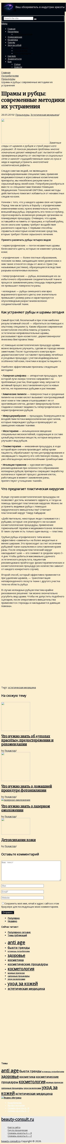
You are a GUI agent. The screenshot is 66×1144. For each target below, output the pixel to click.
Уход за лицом (21, 48)
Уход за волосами (22, 53)
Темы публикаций (17, 935)
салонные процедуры (19, 976)
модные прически (16, 973)
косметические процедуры (28, 964)
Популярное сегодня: (19, 932)
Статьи (17, 64)
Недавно (12, 921)
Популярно (14, 918)
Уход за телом (20, 50)
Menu (4, 23)
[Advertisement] (33, 647)
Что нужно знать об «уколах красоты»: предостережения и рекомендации (27, 740)
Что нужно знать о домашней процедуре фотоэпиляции (26, 788)
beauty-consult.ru (17, 1119)
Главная (11, 28)
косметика (16, 960)
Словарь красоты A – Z (18, 1111)
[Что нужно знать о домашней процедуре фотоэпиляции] (33, 767)
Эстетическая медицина (45, 114)
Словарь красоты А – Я (18, 1108)
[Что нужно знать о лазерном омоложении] (33, 799)
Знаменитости (15, 58)
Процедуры (13, 31)
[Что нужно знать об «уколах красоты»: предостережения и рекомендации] (33, 717)
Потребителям (10, 75)
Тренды (11, 42)
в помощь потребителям (19, 951)
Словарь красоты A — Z (20, 1136)
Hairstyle (12, 56)
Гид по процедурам (23, 34)
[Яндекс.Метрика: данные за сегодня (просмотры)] (11, 1097)
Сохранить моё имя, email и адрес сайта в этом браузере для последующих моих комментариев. (30, 905)
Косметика (13, 39)
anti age (16, 942)
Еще (10, 61)
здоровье (16, 955)
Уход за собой (14, 45)
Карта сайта (14, 1127)
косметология (21, 968)
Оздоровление (15, 37)
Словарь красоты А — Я (20, 1133)
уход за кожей (23, 983)
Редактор (10, 750)
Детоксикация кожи (18, 840)
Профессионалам (16, 1105)
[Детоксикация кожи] (33, 826)
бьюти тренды (19, 947)
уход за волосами (16, 979)
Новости (18, 67)
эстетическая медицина (22, 687)
